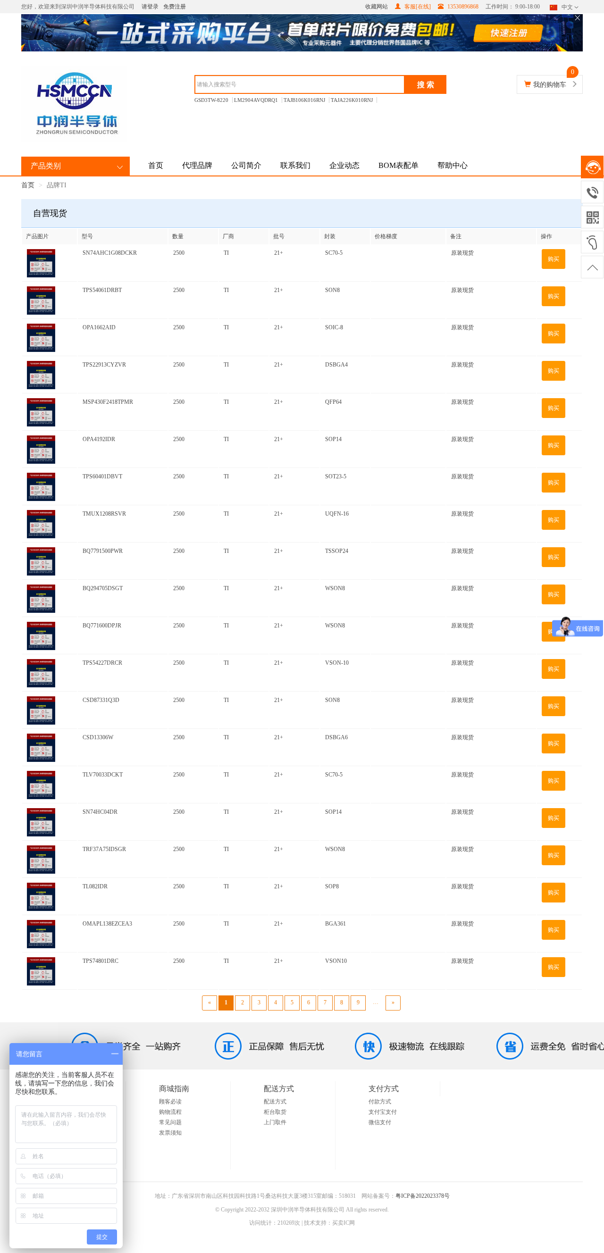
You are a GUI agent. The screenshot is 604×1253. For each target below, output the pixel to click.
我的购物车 (549, 84)
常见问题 (170, 1122)
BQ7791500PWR (103, 551)
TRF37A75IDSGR (104, 849)
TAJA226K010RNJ (352, 100)
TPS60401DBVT (102, 476)
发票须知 (170, 1132)
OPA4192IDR (99, 439)
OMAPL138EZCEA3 (107, 923)
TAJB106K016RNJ (304, 100)
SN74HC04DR (100, 812)
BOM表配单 (398, 165)
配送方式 (275, 1101)
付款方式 (380, 1101)
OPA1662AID (99, 327)
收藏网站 (376, 6)
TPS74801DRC (100, 961)
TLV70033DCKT (103, 774)
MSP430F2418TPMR (108, 402)
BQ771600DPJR (102, 625)
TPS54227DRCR (102, 663)
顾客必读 (170, 1101)
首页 (155, 165)
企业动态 (344, 165)
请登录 (150, 6)
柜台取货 (275, 1112)
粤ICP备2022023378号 (422, 1196)
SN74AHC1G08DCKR (110, 253)
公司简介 (246, 165)
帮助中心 (452, 165)
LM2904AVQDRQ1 (256, 100)
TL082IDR (95, 886)
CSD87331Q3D (101, 700)
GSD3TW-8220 (211, 100)
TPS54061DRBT (102, 290)
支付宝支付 (383, 1112)
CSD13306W (98, 737)
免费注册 (174, 6)
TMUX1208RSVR (104, 513)
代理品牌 (197, 165)
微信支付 (380, 1122)
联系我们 (295, 165)
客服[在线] (417, 6)
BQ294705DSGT (103, 588)
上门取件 (275, 1122)
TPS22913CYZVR (104, 364)
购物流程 (170, 1112)
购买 (553, 259)
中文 (567, 7)
